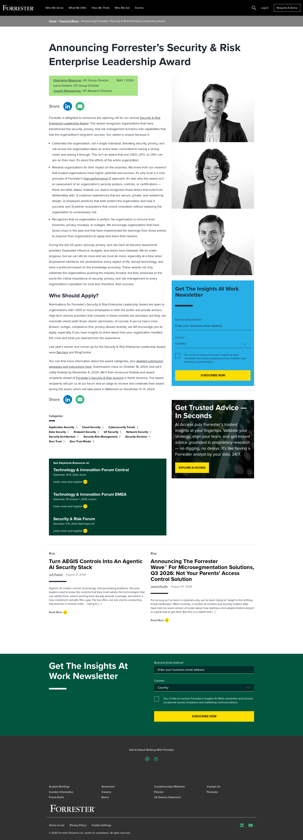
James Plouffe (159, 586)
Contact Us (213, 787)
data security (57, 432)
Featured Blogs (69, 21)
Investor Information (61, 792)
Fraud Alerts (56, 797)
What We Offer (77, 8)
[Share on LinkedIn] (67, 106)
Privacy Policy (78, 825)
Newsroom (108, 787)
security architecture (62, 437)
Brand (105, 797)
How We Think (100, 8)
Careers (106, 792)
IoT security (111, 432)
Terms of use (56, 825)
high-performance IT (97, 178)
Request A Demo (287, 8)
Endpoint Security (85, 432)
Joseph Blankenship (67, 91)
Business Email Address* (188, 320)
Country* (180, 337)
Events (139, 8)
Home (52, 21)
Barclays (62, 352)
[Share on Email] (80, 106)
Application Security (61, 427)
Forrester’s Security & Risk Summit (99, 378)
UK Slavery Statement (167, 797)
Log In (265, 8)
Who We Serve (54, 8)
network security (137, 432)
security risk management (100, 437)
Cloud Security (91, 427)
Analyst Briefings (59, 787)
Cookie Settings (101, 825)
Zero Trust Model (80, 441)
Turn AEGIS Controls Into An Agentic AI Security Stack (95, 564)
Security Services (136, 437)
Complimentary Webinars (169, 787)
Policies (159, 792)
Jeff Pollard (56, 575)
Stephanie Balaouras (67, 80)
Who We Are (122, 8)
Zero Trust (55, 441)
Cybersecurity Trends (121, 427)
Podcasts (212, 792)
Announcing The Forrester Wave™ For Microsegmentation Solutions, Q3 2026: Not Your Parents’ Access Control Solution (202, 570)
